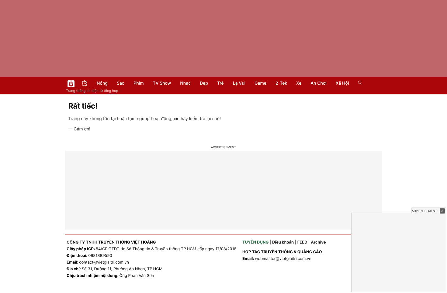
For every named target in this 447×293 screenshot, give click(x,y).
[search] (358, 83)
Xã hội (342, 83)
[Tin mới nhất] (85, 84)
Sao (120, 83)
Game (260, 83)
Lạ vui (239, 83)
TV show (162, 83)
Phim (138, 83)
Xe (298, 83)
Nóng (102, 83)
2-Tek (281, 83)
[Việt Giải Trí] (71, 84)
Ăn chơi (318, 83)
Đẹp (204, 83)
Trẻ (220, 83)
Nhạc (185, 83)
